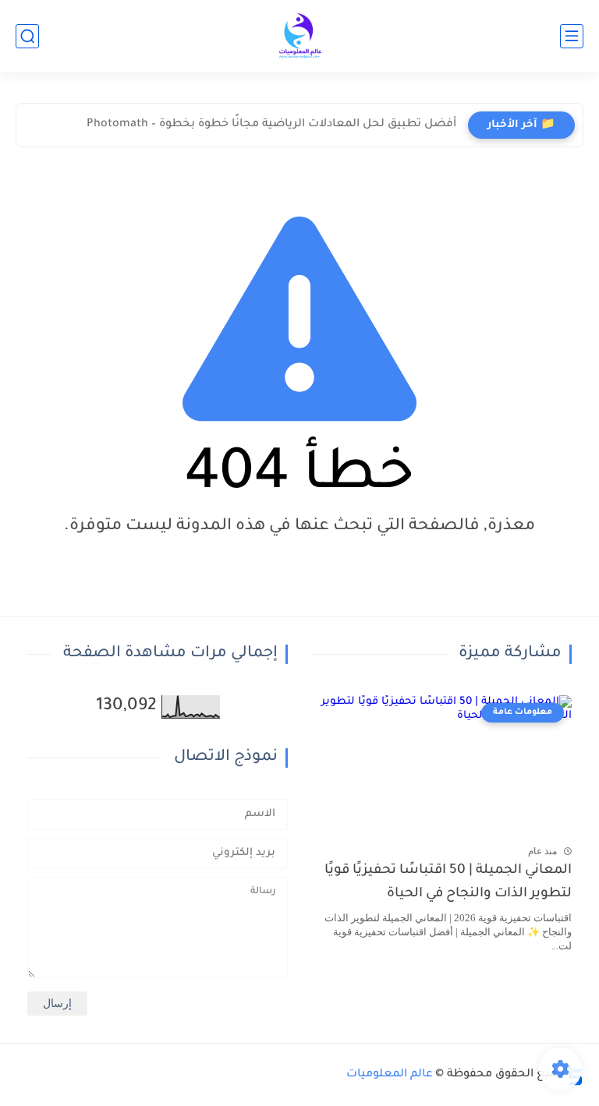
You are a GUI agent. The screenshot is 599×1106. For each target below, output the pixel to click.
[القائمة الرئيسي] (571, 36)
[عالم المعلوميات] (299, 36)
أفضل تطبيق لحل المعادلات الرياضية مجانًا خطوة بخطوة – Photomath (271, 124)
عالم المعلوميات (389, 1075)
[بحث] (27, 36)
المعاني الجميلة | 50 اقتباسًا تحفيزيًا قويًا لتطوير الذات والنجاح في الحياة (448, 883)
